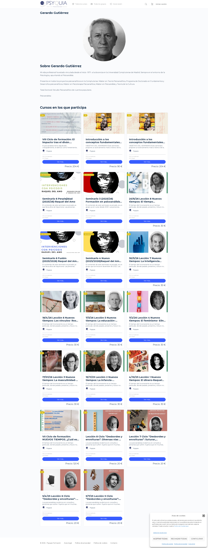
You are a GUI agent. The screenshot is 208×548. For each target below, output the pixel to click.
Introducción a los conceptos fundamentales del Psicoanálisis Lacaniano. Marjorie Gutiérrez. (146, 141)
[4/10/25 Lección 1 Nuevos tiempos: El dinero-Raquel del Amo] (147, 361)
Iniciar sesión (161, 4)
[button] (204, 516)
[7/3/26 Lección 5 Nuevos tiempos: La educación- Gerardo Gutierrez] (104, 301)
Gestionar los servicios (160, 532)
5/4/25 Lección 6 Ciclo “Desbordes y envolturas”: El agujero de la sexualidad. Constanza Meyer (60, 498)
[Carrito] (152, 4)
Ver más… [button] (60, 162)
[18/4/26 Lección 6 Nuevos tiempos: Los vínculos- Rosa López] (60, 301)
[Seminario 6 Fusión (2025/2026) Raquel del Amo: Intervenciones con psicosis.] (60, 242)
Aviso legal (191, 544)
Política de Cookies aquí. (181, 526)
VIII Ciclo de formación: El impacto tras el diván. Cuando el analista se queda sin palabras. (60, 141)
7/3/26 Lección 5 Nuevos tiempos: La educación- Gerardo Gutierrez (101, 319)
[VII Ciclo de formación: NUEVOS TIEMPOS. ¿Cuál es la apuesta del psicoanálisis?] (60, 420)
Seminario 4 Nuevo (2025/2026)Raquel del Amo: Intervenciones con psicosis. (104, 260)
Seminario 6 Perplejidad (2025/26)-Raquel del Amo (58, 200)
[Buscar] (146, 4)
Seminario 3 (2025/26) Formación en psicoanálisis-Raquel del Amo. (103, 200)
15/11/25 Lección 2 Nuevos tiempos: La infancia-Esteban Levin (102, 379)
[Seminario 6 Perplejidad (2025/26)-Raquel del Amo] (60, 182)
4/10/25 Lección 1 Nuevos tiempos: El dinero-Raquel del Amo (145, 379)
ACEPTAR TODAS (160, 539)
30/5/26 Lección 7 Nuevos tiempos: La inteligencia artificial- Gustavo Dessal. (145, 260)
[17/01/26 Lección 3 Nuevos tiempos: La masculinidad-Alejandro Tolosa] (60, 361)
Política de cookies (167, 544)
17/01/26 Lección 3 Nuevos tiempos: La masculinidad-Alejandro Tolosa (59, 379)
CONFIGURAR (197, 539)
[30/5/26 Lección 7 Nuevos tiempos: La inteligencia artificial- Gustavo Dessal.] (147, 242)
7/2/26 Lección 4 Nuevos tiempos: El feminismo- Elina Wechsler (147, 319)
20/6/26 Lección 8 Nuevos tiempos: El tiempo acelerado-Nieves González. (146, 200)
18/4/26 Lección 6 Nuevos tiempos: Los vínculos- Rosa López (60, 319)
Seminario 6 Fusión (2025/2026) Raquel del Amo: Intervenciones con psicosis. (60, 260)
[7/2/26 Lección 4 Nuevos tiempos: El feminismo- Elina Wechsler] (147, 301)
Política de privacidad (180, 544)
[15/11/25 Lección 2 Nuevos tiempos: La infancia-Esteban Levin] (104, 361)
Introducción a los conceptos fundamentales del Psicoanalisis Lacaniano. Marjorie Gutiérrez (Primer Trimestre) (103, 141)
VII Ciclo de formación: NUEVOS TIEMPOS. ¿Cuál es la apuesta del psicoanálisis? (60, 438)
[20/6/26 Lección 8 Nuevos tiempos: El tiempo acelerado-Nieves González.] (147, 182)
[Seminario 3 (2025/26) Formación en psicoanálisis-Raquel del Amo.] (104, 182)
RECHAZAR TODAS (179, 539)
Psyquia (49, 151)
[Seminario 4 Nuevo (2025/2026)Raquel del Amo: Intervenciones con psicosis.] (104, 242)
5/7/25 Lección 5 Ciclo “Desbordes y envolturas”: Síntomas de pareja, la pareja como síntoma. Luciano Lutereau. (102, 498)
